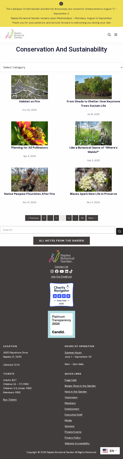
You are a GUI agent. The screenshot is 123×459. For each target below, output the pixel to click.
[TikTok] (71, 271)
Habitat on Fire (29, 101)
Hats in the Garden (76, 391)
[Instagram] (52, 271)
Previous (34, 218)
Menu (116, 35)
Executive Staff (73, 414)
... (50, 218)
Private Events (73, 432)
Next (91, 218)
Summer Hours (73, 352)
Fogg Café (71, 380)
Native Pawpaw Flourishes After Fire (29, 194)
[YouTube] (62, 271)
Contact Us (61, 266)
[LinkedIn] (66, 271)
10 (82, 218)
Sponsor (70, 426)
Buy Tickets (10, 399)
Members (70, 403)
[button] (109, 34)
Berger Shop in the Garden (80, 386)
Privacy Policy (73, 437)
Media (68, 420)
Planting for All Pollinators (29, 148)
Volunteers (71, 397)
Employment (72, 409)
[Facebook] (56, 271)
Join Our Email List (61, 276)
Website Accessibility (77, 443)
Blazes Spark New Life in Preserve (93, 194)
